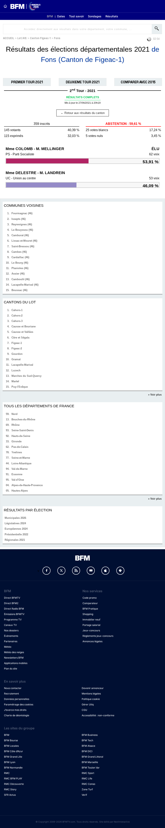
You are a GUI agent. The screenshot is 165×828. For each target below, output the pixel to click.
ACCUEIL (8, 38)
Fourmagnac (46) (21, 213)
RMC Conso (88, 783)
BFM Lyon (9, 762)
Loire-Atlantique (21, 463)
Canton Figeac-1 (40, 38)
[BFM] (5, 6)
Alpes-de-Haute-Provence (27, 485)
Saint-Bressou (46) (22, 246)
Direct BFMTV (12, 597)
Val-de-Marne (19, 468)
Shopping (87, 614)
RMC (7, 773)
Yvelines (16, 452)
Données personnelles (16, 699)
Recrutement (11, 693)
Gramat (16, 359)
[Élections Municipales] (23, 6)
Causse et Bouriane (23, 326)
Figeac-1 (16, 343)
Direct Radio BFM (14, 608)
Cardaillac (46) (20, 257)
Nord (14, 414)
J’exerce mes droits (15, 709)
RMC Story (10, 789)
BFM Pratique (90, 608)
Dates (61, 16)
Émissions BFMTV (14, 614)
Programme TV (13, 619)
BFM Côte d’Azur (13, 751)
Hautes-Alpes (19, 490)
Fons (57, 38)
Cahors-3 (17, 321)
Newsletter (91, 571)
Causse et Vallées (22, 331)
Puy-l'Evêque (19, 386)
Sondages (94, 16)
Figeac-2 (16, 348)
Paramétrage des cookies (18, 704)
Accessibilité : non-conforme (98, 715)
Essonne (16, 474)
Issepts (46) (18, 218)
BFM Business (90, 734)
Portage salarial (91, 624)
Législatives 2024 (15, 523)
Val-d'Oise (17, 479)
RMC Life (87, 778)
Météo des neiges (14, 652)
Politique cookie (91, 699)
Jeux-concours (91, 630)
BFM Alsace (88, 745)
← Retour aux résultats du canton (83, 113)
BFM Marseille (90, 762)
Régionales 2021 (15, 539)
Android (120, 571)
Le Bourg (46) (19, 262)
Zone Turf (87, 789)
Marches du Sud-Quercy (26, 375)
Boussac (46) (19, 290)
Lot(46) (22, 38)
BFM (50, 16)
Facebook (46, 571)
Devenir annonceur (93, 688)
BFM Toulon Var (91, 767)
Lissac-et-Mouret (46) (24, 240)
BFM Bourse (11, 740)
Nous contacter (13, 688)
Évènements (11, 635)
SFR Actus (10, 794)
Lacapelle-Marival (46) (24, 284)
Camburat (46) (20, 235)
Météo (7, 646)
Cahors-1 (17, 310)
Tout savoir (76, 16)
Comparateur (90, 603)
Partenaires (10, 641)
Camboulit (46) (20, 279)
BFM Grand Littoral (92, 756)
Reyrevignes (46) (21, 224)
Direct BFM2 (11, 603)
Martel (15, 381)
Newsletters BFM (14, 657)
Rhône (15, 424)
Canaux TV (10, 624)
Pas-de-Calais (19, 446)
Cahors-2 (17, 315)
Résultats (111, 16)
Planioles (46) (19, 268)
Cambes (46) (19, 251)
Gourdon (17, 353)
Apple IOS (105, 571)
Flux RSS (76, 571)
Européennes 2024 (16, 528)
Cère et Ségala (20, 337)
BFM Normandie (13, 767)
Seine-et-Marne (20, 457)
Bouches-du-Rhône (23, 419)
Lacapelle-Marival (22, 364)
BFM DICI (87, 751)
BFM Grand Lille (13, 756)
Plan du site (10, 668)
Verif (84, 794)
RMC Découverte (14, 783)
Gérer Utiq (88, 704)
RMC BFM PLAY (13, 778)
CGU (84, 709)
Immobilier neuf (91, 619)
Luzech (16, 370)
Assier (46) (18, 273)
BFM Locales (11, 745)
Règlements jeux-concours (97, 635)
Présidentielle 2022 (16, 534)
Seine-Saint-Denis (22, 430)
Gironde (16, 441)
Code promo (89, 597)
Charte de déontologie (16, 715)
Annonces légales (92, 641)
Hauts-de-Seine (20, 435)
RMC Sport (88, 773)
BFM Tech (87, 740)
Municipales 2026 (15, 517)
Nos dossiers (11, 630)
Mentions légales (91, 693)
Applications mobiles (15, 663)
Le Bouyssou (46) (22, 229)
